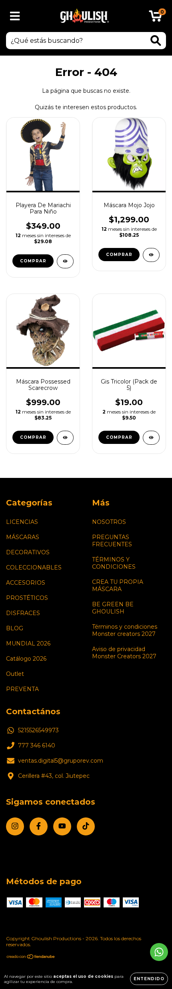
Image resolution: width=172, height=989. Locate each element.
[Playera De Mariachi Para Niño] (65, 261)
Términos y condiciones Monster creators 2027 (124, 630)
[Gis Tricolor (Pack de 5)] (151, 438)
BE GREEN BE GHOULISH (113, 608)
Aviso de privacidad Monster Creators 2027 (124, 652)
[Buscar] (155, 40)
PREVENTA (22, 689)
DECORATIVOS (28, 552)
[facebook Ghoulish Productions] (39, 826)
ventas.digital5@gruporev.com (60, 760)
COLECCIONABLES (34, 567)
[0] (155, 18)
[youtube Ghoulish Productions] (62, 826)
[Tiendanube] (31, 958)
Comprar (33, 261)
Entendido (149, 978)
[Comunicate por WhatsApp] (159, 952)
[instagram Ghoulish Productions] (15, 826)
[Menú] (15, 16)
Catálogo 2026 (26, 658)
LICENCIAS (22, 521)
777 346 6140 (36, 745)
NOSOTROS (109, 521)
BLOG (14, 628)
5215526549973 (38, 730)
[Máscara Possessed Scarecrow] (65, 438)
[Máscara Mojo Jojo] (151, 255)
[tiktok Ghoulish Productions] (86, 826)
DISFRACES (23, 613)
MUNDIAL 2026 (28, 643)
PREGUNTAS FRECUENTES (112, 540)
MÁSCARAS (22, 537)
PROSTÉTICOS (27, 597)
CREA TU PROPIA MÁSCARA (117, 585)
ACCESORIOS (25, 582)
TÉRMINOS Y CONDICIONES (114, 563)
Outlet (15, 673)
